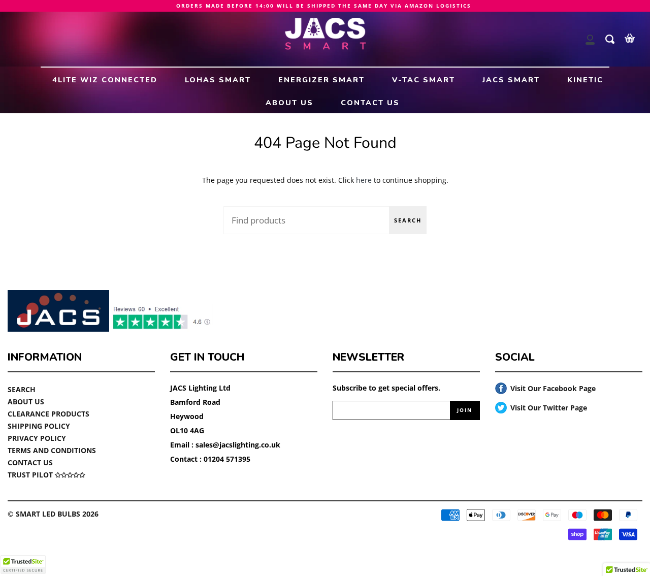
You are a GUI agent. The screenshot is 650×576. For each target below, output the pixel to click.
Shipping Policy (39, 426)
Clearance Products (48, 414)
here (364, 180)
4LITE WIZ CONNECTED (104, 80)
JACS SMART (511, 80)
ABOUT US (289, 103)
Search (407, 220)
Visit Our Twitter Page (541, 408)
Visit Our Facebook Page (545, 388)
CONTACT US (370, 103)
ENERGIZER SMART (321, 80)
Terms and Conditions (52, 450)
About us (26, 401)
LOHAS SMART (218, 80)
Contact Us (30, 462)
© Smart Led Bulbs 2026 (53, 514)
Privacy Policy (37, 438)
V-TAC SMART (423, 80)
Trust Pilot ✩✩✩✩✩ (46, 474)
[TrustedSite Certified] (23, 564)
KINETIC (585, 80)
